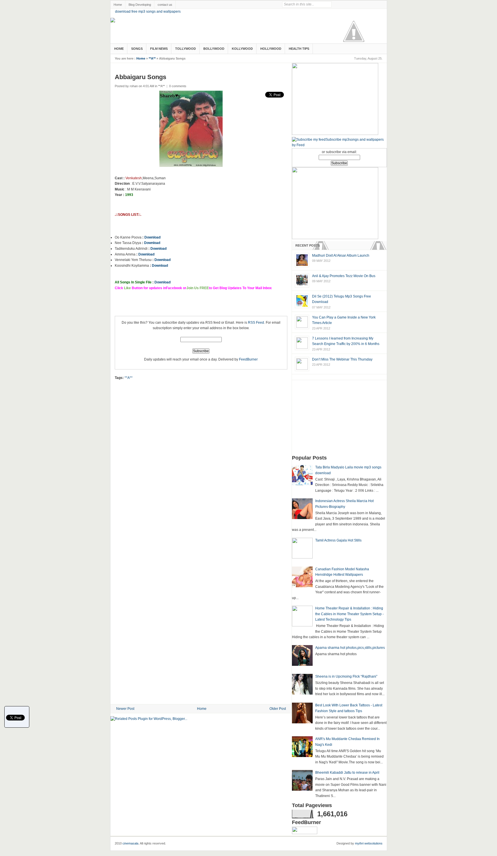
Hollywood (270, 48)
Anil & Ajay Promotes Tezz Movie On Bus (343, 276)
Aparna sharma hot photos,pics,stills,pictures (350, 648)
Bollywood (213, 48)
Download (152, 237)
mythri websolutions (369, 843)
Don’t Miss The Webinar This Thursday (342, 359)
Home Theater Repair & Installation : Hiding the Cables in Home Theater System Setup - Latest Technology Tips (349, 613)
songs (137, 48)
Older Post (277, 709)
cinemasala (130, 843)
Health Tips (299, 48)
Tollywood (185, 48)
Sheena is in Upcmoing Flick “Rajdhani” (346, 676)
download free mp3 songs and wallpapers (148, 11)
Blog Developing (140, 4)
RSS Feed (256, 323)
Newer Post (125, 709)
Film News (159, 48)
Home (118, 4)
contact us (165, 4)
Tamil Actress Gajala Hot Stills (338, 540)
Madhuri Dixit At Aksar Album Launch (340, 255)
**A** (152, 58)
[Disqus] (201, 467)
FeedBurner (248, 359)
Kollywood (242, 48)
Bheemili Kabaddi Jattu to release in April (347, 773)
